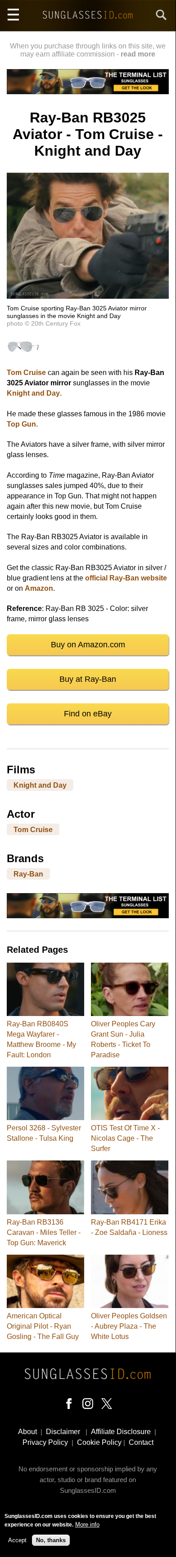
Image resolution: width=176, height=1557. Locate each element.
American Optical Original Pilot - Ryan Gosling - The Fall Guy (43, 1326)
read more (138, 54)
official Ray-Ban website (126, 578)
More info (87, 1524)
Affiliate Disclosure (121, 1431)
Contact (141, 1442)
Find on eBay (88, 713)
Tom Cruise (26, 372)
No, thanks (51, 1540)
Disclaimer (63, 1431)
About (27, 1431)
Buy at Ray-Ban (87, 679)
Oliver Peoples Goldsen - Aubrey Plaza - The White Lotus (129, 1326)
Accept (17, 1540)
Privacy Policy (45, 1442)
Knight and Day (33, 393)
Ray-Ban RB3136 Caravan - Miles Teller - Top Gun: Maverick (44, 1232)
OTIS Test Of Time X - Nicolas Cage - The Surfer (125, 1138)
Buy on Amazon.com (88, 644)
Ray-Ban (28, 874)
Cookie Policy (99, 1442)
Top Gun (21, 424)
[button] (88, 296)
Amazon (39, 588)
